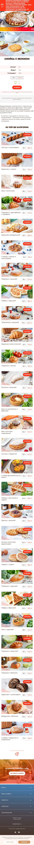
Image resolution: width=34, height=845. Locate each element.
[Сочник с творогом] (17, 445)
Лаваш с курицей (8, 301)
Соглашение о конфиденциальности (17, 828)
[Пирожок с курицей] (17, 577)
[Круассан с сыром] (17, 160)
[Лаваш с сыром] (17, 555)
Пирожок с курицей (9, 586)
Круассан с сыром (8, 169)
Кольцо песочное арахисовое (8, 543)
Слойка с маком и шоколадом (8, 257)
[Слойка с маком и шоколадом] (17, 247)
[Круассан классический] (17, 335)
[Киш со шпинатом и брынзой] (17, 400)
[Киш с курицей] (17, 620)
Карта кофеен (6, 794)
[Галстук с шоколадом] (17, 138)
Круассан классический (11, 344)
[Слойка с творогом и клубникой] (17, 728)
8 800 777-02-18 (17, 818)
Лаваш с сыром (7, 564)
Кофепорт (5, 29)
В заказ (17, 87)
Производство (6, 812)
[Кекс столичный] (17, 182)
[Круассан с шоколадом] (17, 685)
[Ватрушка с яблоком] (17, 707)
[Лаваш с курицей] (17, 291)
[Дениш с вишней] (17, 511)
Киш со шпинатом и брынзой (9, 410)
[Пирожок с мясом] (17, 356)
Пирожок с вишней (9, 279)
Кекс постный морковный (6, 432)
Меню (12, 29)
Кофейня (4, 800)
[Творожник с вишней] (17, 313)
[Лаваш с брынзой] (17, 599)
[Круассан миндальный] (17, 226)
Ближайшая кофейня (3, 14)
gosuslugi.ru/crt (20, 11)
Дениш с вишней (8, 520)
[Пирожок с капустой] (17, 642)
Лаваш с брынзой (8, 608)
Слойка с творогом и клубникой (9, 739)
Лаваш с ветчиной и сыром (9, 499)
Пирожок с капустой (9, 651)
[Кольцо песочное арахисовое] (17, 533)
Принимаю (24, 842)
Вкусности (25, 29)
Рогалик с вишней (8, 387)
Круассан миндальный (10, 235)
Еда (18, 29)
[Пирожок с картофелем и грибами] (17, 203)
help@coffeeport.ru (17, 824)
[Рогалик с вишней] (17, 378)
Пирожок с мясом (8, 366)
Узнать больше (10, 842)
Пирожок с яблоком (9, 673)
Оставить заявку (17, 773)
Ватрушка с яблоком (9, 716)
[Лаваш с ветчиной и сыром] (17, 489)
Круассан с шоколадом (10, 694)
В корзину (27, 134)
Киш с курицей (7, 629)
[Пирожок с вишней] (17, 270)
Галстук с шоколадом (10, 147)
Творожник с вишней (10, 322)
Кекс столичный (7, 191)
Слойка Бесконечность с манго (11, 476)
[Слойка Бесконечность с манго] (17, 466)
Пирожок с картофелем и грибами (11, 213)
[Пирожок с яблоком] (17, 664)
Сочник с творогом (9, 454)
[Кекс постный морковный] (17, 422)
